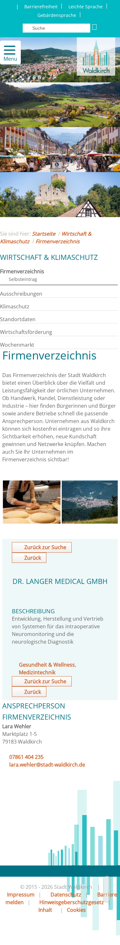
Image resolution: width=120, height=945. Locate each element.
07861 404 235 (26, 756)
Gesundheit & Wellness (47, 664)
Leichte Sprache (85, 7)
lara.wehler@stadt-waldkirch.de (47, 764)
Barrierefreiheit (41, 7)
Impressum (21, 894)
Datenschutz (66, 894)
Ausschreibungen (21, 293)
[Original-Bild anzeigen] (31, 521)
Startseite (43, 233)
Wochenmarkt (17, 344)
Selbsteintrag (23, 279)
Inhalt (45, 909)
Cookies (76, 909)
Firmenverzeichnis (58, 241)
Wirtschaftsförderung (26, 332)
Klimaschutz (14, 306)
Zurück (32, 557)
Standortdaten (18, 319)
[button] (7, 50)
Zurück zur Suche (45, 547)
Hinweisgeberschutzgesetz (71, 902)
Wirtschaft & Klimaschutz (49, 257)
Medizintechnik (37, 672)
